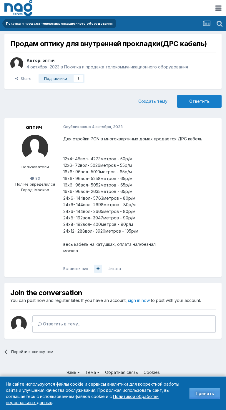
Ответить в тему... (61, 323)
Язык (72, 372)
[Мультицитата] (98, 269)
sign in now (139, 300)
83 (37, 178)
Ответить (199, 101)
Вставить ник (75, 268)
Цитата (114, 268)
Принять (205, 393)
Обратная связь (121, 372)
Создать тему (152, 101)
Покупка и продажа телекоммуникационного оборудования (126, 66)
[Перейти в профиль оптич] (16, 63)
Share (24, 78)
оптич (49, 60)
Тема (91, 372)
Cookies (152, 372)
